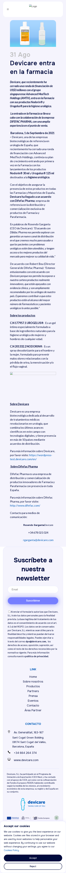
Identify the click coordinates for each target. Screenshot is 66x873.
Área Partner (33, 710)
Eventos (33, 700)
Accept (33, 858)
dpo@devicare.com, (36, 641)
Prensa (33, 696)
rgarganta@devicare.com (38, 540)
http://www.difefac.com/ (25, 505)
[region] (33, 847)
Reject (33, 866)
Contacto (33, 705)
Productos (33, 686)
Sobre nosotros (33, 681)
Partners (33, 691)
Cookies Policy (11, 850)
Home (33, 676)
